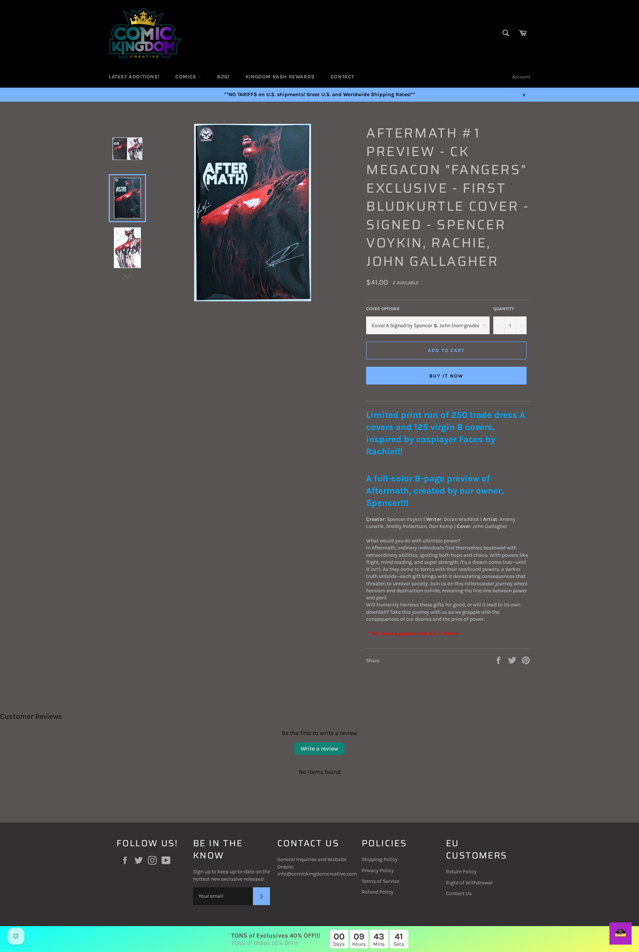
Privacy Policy (378, 870)
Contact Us (458, 893)
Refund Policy (377, 892)
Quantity (503, 308)
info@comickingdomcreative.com (317, 874)
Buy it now (446, 376)
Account (521, 76)
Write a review (319, 748)
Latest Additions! (134, 77)
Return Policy (461, 871)
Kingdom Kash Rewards (280, 77)
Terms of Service (380, 881)
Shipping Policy (380, 859)
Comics (186, 77)
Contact (342, 77)
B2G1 (223, 77)
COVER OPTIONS (383, 308)
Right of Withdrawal (469, 883)
